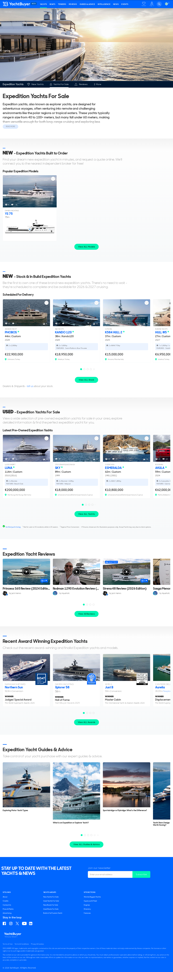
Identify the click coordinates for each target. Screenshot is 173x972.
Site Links (7, 892)
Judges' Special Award (18, 699)
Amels (108, 684)
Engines (87, 905)
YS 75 (9, 214)
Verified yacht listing (13, 527)
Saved (144, 5)
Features (87, 913)
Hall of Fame (62, 700)
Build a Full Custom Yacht (52, 913)
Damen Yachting (64, 684)
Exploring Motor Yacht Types (15, 810)
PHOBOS (11, 332)
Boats (52, 4)
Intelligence (104, 4)
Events (124, 4)
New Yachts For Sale (51, 897)
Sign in (152, 5)
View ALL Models (86, 246)
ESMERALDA (113, 468)
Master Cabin (113, 699)
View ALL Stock (86, 379)
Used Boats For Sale (50, 909)
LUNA (9, 468)
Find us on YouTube (24, 923)
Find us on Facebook (5, 923)
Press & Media (8, 909)
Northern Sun (14, 687)
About (5, 897)
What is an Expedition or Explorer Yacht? (71, 822)
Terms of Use (8, 944)
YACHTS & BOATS (49, 892)
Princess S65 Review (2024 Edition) (27, 588)
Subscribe (141, 874)
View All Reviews (86, 613)
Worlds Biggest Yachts (92, 897)
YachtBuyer (19, 4)
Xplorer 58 (62, 687)
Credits (5, 901)
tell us (30, 386)
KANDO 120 (63, 332)
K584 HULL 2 (114, 332)
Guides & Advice (87, 4)
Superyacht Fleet (90, 901)
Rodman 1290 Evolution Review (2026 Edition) (84, 588)
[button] (81, 369)
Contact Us (7, 905)
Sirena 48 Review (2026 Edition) (124, 588)
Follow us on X (18, 923)
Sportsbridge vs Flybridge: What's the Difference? (125, 810)
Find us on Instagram (11, 923)
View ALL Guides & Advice (86, 844)
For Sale (8, 12)
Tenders (62, 4)
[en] (166, 4)
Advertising (7, 913)
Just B (109, 687)
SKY (58, 468)
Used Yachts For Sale (51, 901)
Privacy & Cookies (37, 944)
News (116, 4)
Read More (10, 126)
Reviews (73, 4)
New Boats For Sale (50, 905)
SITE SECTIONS (89, 892)
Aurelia (160, 687)
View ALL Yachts (86, 514)
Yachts (43, 4)
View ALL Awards (86, 722)
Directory (87, 909)
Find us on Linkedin (31, 923)
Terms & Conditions (22, 944)
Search (159, 4)
